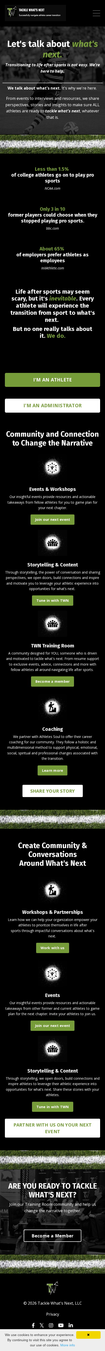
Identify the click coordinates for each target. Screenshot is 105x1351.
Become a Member (53, 1236)
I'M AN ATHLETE (52, 379)
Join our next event (52, 519)
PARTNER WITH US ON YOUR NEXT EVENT (52, 1128)
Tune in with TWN (52, 600)
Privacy (52, 1314)
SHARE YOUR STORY (52, 791)
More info (67, 1345)
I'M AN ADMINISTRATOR (52, 405)
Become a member (52, 681)
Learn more (52, 770)
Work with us (53, 947)
